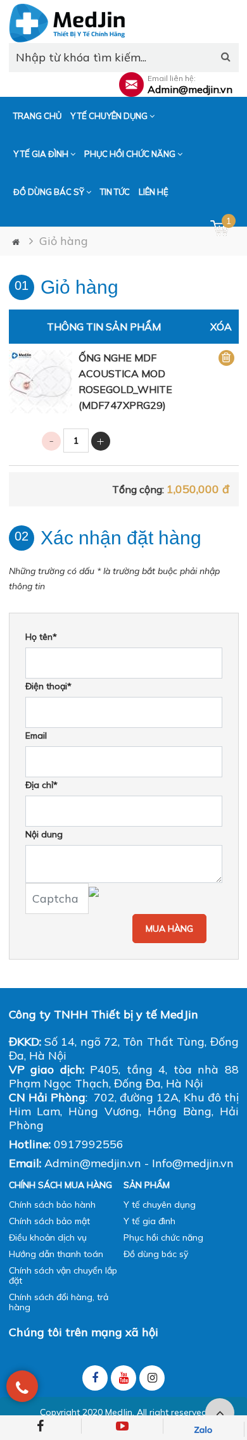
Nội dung (44, 834)
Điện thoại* (48, 686)
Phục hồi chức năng (130, 154)
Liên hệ (153, 192)
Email (36, 735)
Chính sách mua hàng (60, 1185)
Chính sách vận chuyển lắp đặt (63, 1275)
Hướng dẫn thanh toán (56, 1254)
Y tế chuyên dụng (109, 116)
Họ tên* (41, 636)
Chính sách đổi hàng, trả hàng (58, 1302)
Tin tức (115, 192)
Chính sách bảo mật (49, 1221)
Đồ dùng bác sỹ (49, 192)
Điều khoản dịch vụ (48, 1237)
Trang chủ (37, 116)
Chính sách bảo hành (52, 1204)
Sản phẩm (147, 1185)
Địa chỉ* (41, 785)
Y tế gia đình (41, 154)
